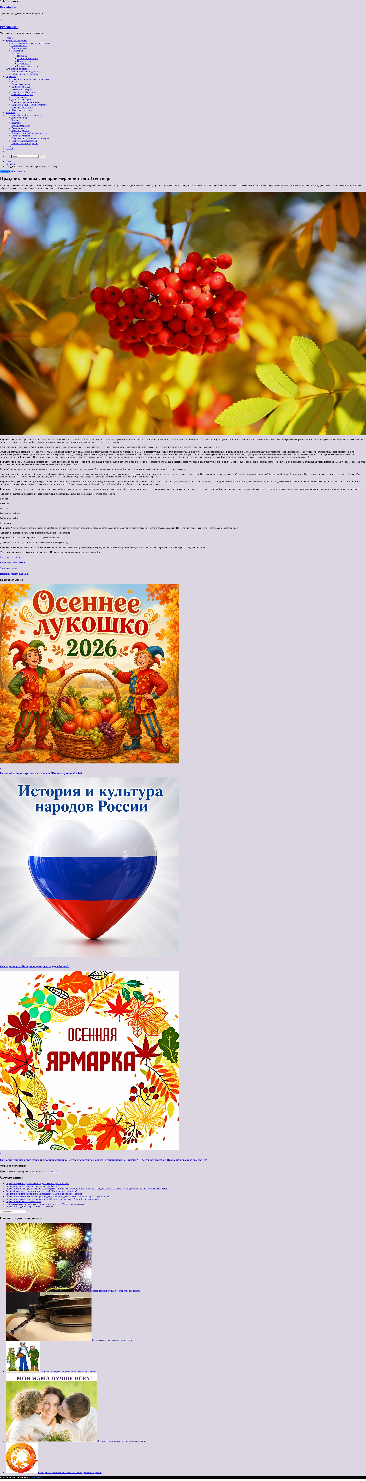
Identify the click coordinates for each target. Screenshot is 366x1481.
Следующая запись (9, 568)
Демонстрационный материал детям (29, 133)
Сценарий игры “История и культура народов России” (34, 966)
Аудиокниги (23, 63)
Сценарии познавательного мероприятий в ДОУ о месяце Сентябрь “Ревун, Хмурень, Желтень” (53, 1199)
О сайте (9, 148)
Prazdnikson (9, 7)
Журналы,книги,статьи (17, 69)
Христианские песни (27, 58)
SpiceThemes (36, 1477)
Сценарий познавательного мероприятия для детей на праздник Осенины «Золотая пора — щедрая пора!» (58, 1196)
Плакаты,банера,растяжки (24, 141)
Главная (9, 38)
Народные (22, 56)
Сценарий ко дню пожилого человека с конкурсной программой (70, 1472)
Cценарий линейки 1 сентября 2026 (23, 1201)
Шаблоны (16, 123)
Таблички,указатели (21, 135)
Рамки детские (18, 128)
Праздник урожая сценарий (14, 574)
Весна (14, 81)
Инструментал (24, 61)
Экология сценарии (21, 84)
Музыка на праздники (16, 40)
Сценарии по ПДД (20, 87)
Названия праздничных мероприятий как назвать (116, 1291)
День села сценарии (21, 99)
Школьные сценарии (21, 110)
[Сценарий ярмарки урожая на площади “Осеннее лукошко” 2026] (89, 762)
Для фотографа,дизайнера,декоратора (24, 115)
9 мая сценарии (18, 97)
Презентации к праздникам (24, 143)
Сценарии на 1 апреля (22, 107)
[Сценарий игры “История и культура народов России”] (89, 956)
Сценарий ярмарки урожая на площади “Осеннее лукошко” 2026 (41, 773)
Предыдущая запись (10, 557)
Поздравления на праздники (25, 74)
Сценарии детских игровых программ (30, 79)
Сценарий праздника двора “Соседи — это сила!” (30, 1206)
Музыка (15, 53)
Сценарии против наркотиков (26, 102)
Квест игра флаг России (12, 562)
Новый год (11, 112)
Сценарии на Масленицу (23, 92)
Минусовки (17, 51)
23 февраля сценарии (21, 89)
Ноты (8, 146)
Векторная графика (20, 125)
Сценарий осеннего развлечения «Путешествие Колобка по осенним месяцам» (44, 1194)
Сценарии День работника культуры (29, 105)
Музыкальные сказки (27, 66)
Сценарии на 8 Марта (22, 94)
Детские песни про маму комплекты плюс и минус (122, 1441)
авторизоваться (51, 1171)
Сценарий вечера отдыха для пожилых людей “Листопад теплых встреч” (41, 1191)
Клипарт (15, 120)
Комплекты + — (19, 45)
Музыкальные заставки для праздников (30, 43)
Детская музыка (19, 48)
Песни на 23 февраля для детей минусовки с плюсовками (68, 1371)
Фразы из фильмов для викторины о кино (112, 1340)
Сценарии (11, 76)
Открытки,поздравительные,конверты (30, 138)
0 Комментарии (18, 171)
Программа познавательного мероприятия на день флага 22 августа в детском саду (46, 1204)
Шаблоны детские (20, 130)
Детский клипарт (19, 117)
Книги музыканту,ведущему (25, 71)
